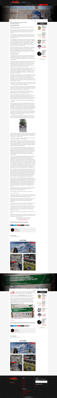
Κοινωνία (20, 2)
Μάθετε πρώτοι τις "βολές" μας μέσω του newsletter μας (40, 379)
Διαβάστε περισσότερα (17, 231)
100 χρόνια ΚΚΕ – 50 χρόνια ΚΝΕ (26, 390)
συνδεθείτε (18, 236)
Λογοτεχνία (24, 382)
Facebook (12, 225)
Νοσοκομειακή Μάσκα (26, 322)
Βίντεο (27, 4)
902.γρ (13, 320)
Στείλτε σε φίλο (27, 225)
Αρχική (11, 2)
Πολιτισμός (17, 2)
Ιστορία (30, 2)
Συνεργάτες (36, 4)
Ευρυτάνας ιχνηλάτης (24, 219)
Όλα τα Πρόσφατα (42, 327)
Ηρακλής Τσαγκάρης (16, 322)
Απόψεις (27, 2)
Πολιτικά (13, 2)
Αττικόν (12, 322)
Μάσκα (21, 322)
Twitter (15, 225)
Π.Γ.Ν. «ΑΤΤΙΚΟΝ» (33, 322)
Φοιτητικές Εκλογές (25, 392)
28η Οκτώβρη (24, 393)
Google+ (19, 225)
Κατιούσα (12, 290)
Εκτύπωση (22, 225)
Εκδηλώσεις (32, 4)
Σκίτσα (29, 4)
